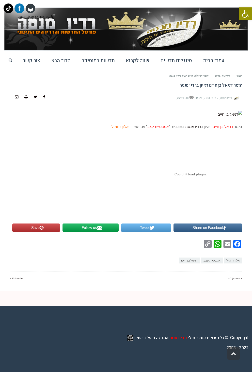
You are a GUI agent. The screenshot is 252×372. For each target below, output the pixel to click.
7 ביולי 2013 (211, 98)
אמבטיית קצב (212, 260)
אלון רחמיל (233, 260)
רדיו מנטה (193, 127)
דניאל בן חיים (189, 260)
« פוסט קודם (235, 278)
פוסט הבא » (16, 278)
